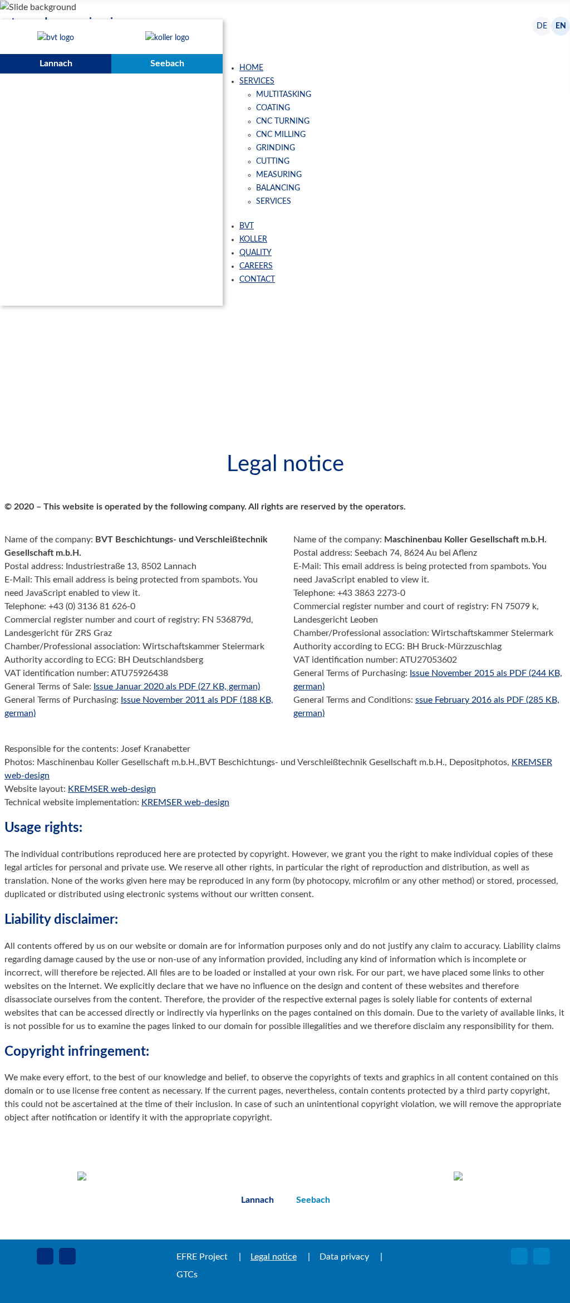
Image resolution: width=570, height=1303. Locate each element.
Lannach (56, 63)
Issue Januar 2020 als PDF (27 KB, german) (177, 686)
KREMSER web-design (112, 789)
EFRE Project (202, 1256)
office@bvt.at (134, 1219)
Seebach (167, 63)
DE (542, 26)
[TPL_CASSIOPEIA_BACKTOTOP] (548, 1281)
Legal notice (273, 1256)
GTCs (187, 1274)
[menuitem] (251, 68)
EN (561, 26)
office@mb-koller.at (511, 1219)
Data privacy (344, 1256)
